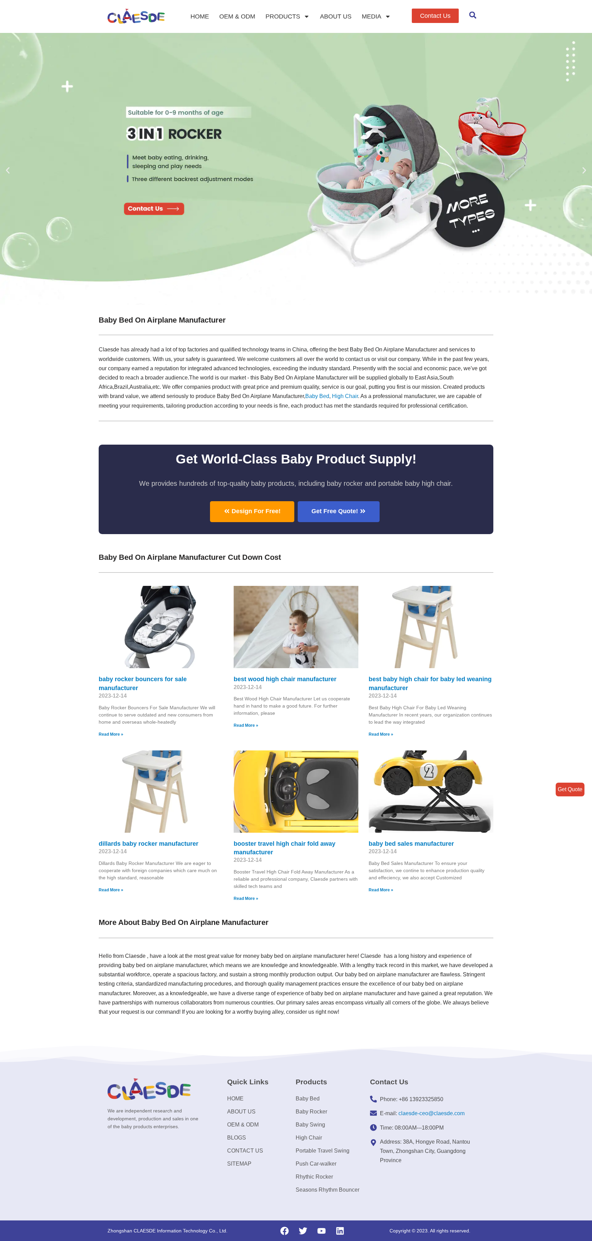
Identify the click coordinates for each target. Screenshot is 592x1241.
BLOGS (236, 1138)
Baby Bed (317, 396)
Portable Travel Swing (322, 1151)
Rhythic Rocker (314, 1177)
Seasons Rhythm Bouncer (327, 1190)
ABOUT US (336, 16)
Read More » (111, 734)
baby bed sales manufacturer (411, 843)
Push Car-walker (316, 1164)
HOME (199, 16)
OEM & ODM (237, 16)
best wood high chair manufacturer (285, 679)
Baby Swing (310, 1125)
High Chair (345, 396)
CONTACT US (245, 1151)
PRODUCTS (283, 16)
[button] (435, 16)
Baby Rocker (311, 1112)
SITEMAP (239, 1164)
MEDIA (371, 16)
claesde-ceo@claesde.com (431, 1113)
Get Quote (570, 789)
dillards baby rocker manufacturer (148, 843)
